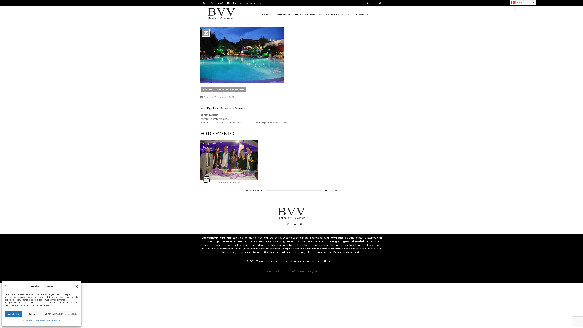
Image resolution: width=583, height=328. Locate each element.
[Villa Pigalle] (242, 82)
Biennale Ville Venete (230, 89)
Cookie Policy (28, 320)
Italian (518, 2)
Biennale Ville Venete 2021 (219, 97)
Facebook (282, 224)
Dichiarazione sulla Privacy (47, 320)
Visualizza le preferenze (61, 314)
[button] (76, 286)
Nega (32, 314)
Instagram (288, 224)
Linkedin (374, 3)
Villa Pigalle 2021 (229, 162)
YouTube (380, 3)
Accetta (13, 314)
